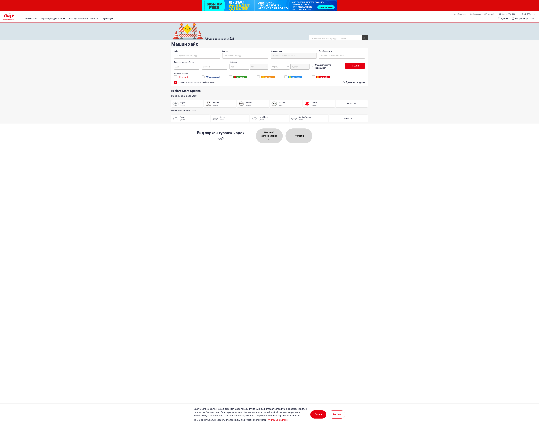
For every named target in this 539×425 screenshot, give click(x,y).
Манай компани (460, 14)
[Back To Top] (532, 410)
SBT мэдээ (488, 14)
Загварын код (276, 51)
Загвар (225, 51)
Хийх (176, 51)
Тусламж (299, 135)
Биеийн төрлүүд (325, 51)
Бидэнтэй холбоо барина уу (269, 136)
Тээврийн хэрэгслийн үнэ (184, 62)
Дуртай (504, 18)
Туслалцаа (108, 18)
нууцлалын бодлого (277, 420)
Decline (337, 414)
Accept (318, 414)
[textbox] (188, 55)
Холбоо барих (475, 14)
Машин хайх (31, 18)
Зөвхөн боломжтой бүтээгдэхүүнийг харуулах (196, 82)
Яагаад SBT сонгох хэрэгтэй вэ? (84, 18)
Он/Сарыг (233, 62)
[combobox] (197, 56)
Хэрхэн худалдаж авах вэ (53, 18)
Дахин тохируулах (355, 82)
